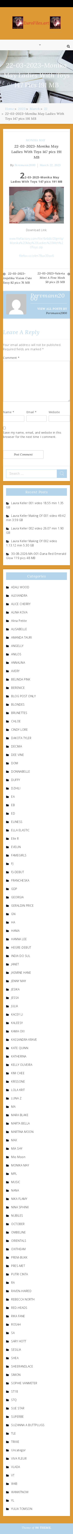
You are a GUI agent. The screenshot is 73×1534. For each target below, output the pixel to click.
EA (13, 797)
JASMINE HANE (21, 973)
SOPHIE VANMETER (24, 1383)
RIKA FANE (18, 1316)
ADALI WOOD (20, 587)
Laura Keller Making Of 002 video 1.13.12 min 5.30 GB (31, 543)
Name (8, 412)
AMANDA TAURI (21, 637)
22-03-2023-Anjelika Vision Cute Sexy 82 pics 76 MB (17, 278)
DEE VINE (17, 755)
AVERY (15, 671)
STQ (14, 1400)
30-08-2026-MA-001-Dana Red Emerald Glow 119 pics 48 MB (36, 556)
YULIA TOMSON (21, 1509)
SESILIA (16, 1350)
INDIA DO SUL (20, 956)
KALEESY (17, 1023)
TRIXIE (15, 1442)
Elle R (15, 838)
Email (31, 412)
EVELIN (16, 847)
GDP (14, 889)
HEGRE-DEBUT (21, 947)
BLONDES (18, 704)
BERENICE (18, 688)
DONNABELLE (20, 771)
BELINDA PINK (20, 679)
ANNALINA (18, 663)
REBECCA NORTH (23, 1299)
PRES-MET (18, 1266)
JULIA (14, 1006)
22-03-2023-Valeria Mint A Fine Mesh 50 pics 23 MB (51, 278)
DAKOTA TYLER (21, 738)
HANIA (15, 931)
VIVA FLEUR (19, 1458)
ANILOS (16, 654)
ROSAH (16, 1324)
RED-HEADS (19, 1308)
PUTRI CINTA (19, 1274)
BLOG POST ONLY (23, 696)
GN (13, 914)
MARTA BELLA (20, 1123)
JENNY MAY (18, 981)
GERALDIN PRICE (22, 905)
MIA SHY (17, 1148)
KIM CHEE (18, 1073)
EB (13, 805)
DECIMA (16, 746)
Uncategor (18, 1450)
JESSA (15, 998)
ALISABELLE (19, 629)
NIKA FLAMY (19, 1199)
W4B (14, 1484)
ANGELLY (17, 646)
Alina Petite (19, 621)
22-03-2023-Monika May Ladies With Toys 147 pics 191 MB (36, 152)
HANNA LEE (19, 939)
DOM (14, 763)
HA (13, 922)
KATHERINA (18, 1056)
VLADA (15, 1467)
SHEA (14, 1358)
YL (12, 1500)
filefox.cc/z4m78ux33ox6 (36, 256)
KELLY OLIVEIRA (21, 1065)
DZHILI (15, 788)
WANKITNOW (20, 1492)
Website (54, 412)
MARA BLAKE (19, 1115)
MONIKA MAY (35, 140)
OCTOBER (18, 1224)
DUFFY (15, 780)
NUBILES (17, 1215)
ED (13, 813)
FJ (12, 864)
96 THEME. (43, 1528)
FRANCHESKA (20, 880)
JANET (15, 964)
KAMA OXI (18, 1031)
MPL (14, 1174)
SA (13, 1333)
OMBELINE (18, 1232)
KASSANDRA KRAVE (24, 1040)
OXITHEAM (18, 1249)
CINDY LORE (19, 730)
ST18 (14, 1391)
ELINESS (17, 822)
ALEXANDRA (19, 595)
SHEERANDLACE (22, 1366)
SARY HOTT (18, 1341)
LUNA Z (16, 1098)
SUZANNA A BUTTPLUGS (28, 1425)
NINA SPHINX (20, 1207)
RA (13, 1282)
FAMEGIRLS (19, 855)
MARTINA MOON (22, 1132)
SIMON (16, 1375)
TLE (13, 1433)
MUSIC (15, 1182)
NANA (15, 1190)
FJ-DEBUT (17, 872)
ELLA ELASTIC (20, 830)
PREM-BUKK (19, 1257)
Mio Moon (18, 1157)
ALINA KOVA (19, 612)
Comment (11, 358)
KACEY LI (17, 1014)
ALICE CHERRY (20, 604)
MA (13, 1107)
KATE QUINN (19, 1048)
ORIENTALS (18, 1241)
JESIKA (15, 989)
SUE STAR (17, 1408)
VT (12, 1475)
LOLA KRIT (18, 1090)
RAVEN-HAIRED (21, 1291)
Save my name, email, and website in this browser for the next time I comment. (32, 435)
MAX (14, 1140)
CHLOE (16, 721)
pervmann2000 (25, 165)
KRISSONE (18, 1081)
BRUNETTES (19, 713)
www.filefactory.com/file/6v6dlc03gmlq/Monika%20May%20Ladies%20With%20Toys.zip (36, 243)
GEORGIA (17, 897)
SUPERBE (17, 1417)
